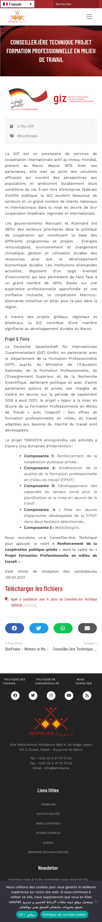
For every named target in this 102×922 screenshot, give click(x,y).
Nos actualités (48, 813)
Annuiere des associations (48, 852)
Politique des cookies (14, 681)
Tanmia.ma (48, 804)
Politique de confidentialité (47, 681)
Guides (48, 842)
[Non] (95, 901)
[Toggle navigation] (89, 16)
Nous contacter (84, 681)
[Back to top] (81, 906)
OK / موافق (27, 915)
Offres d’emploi (48, 832)
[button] (14, 628)
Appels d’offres (48, 823)
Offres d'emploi (27, 135)
